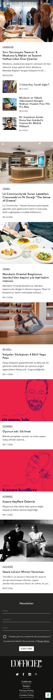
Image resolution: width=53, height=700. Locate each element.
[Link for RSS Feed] (35, 674)
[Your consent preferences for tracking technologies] (48, 695)
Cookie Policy (26, 695)
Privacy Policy (43, 641)
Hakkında (26, 681)
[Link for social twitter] (17, 675)
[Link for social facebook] (23, 675)
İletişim (26, 686)
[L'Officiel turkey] (26, 4)
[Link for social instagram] (29, 675)
